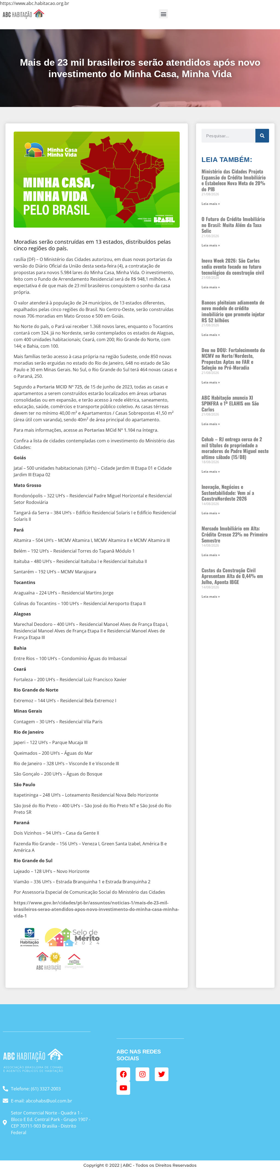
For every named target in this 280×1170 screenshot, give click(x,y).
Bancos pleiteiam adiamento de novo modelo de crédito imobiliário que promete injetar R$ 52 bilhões (233, 311)
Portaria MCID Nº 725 (59, 387)
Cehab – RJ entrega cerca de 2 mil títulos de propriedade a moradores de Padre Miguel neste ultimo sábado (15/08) (235, 448)
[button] (163, 13)
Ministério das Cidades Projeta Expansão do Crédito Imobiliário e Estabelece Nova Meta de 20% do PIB (234, 180)
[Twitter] (161, 1074)
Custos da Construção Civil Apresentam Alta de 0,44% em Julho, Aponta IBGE (232, 576)
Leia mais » (211, 203)
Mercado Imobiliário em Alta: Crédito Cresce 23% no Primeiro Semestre (235, 534)
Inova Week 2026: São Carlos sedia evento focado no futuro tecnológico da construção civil (233, 266)
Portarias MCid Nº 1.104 (109, 430)
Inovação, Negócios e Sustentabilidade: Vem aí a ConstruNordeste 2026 (228, 492)
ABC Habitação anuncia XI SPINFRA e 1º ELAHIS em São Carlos (230, 403)
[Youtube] (123, 1088)
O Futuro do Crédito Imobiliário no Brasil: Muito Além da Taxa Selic (233, 224)
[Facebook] (123, 1074)
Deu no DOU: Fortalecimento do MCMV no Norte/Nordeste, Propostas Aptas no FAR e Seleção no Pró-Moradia (233, 358)
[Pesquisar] (262, 136)
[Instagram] (142, 1074)
